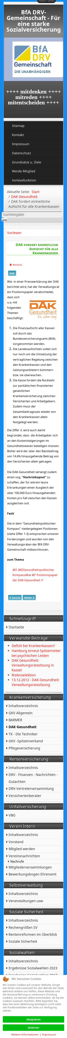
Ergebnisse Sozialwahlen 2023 (33, 968)
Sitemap (18, 126)
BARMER (15, 719)
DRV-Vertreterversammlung (31, 788)
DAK (12, 273)
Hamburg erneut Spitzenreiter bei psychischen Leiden (36, 653)
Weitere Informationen (25, 1034)
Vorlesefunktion (24, 180)
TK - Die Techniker (23, 734)
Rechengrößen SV (23, 927)
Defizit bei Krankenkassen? (33, 645)
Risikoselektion (24, 675)
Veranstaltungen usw (26, 900)
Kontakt (18, 135)
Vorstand (16, 841)
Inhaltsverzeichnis (23, 705)
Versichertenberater (25, 795)
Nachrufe (17, 862)
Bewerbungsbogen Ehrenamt (32, 874)
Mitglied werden (22, 848)
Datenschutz (21, 153)
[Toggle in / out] (46, 1)
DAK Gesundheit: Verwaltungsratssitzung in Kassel (33, 665)
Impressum (20, 144)
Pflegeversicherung (24, 748)
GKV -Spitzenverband (26, 741)
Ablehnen (33, 1027)
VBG (12, 815)
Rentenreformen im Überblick (33, 934)
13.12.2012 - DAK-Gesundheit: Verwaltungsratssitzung (35, 682)
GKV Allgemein (21, 712)
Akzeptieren (33, 1019)
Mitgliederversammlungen (30, 867)
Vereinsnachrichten (24, 855)
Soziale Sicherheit (23, 941)
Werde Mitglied (23, 171)
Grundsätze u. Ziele (26, 162)
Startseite (16, 627)
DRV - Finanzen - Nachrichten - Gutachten (33, 778)
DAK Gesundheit (22, 726)
